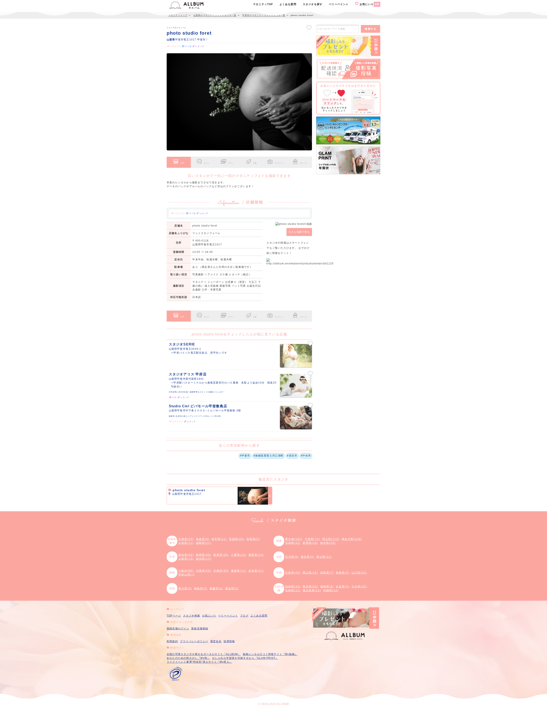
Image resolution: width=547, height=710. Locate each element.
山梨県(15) (186, 558)
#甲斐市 (245, 455)
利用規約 (172, 641)
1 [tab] (230, 154)
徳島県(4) (200, 588)
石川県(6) (292, 556)
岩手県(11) (219, 539)
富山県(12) (324, 556)
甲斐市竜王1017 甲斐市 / (187, 39)
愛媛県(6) (216, 588)
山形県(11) (186, 542)
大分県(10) (359, 586)
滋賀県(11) (238, 570)
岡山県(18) (310, 572)
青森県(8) (202, 539)
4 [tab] (249, 154)
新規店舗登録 (199, 628)
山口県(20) (359, 572)
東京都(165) (294, 539)
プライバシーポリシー (194, 641)
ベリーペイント (228, 615)
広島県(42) (293, 572)
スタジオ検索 (191, 615)
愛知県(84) (186, 554)
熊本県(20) (310, 586)
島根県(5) (342, 572)
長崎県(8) (327, 586)
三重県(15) (238, 554)
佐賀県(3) (342, 586)
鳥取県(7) (327, 572)
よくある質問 (258, 615)
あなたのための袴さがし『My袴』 (188, 658)
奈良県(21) (256, 570)
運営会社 (216, 641)
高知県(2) (232, 588)
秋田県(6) (253, 539)
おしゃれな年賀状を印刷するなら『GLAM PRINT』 (245, 658)
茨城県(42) (293, 542)
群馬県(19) (310, 542)
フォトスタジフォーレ (176, 28)
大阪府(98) (186, 570)
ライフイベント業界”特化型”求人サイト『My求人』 (199, 661)
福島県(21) (203, 542)
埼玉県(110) (331, 539)
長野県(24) (256, 554)
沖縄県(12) (331, 590)
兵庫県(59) (203, 570)
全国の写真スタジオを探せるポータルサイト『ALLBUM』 (204, 654)
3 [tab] (242, 154)
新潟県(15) (203, 558)
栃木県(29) (328, 542)
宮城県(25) (236, 539)
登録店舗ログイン (178, 628)
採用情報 (229, 641)
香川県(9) (185, 588)
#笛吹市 (292, 455)
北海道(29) (186, 539)
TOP (182, 163)
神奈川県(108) (352, 539)
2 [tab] (236, 154)
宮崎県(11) (293, 590)
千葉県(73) (312, 539)
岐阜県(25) (221, 554)
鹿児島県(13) (312, 590)
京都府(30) (221, 570)
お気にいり (369, 4)
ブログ (244, 615)
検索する (370, 28)
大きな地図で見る (299, 231)
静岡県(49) (203, 554)
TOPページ (174, 615)
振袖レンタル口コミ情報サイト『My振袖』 (270, 654)
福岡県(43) (293, 586)
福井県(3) (307, 556)
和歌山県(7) (186, 574)
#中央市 (306, 455)
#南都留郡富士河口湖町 (269, 455)
